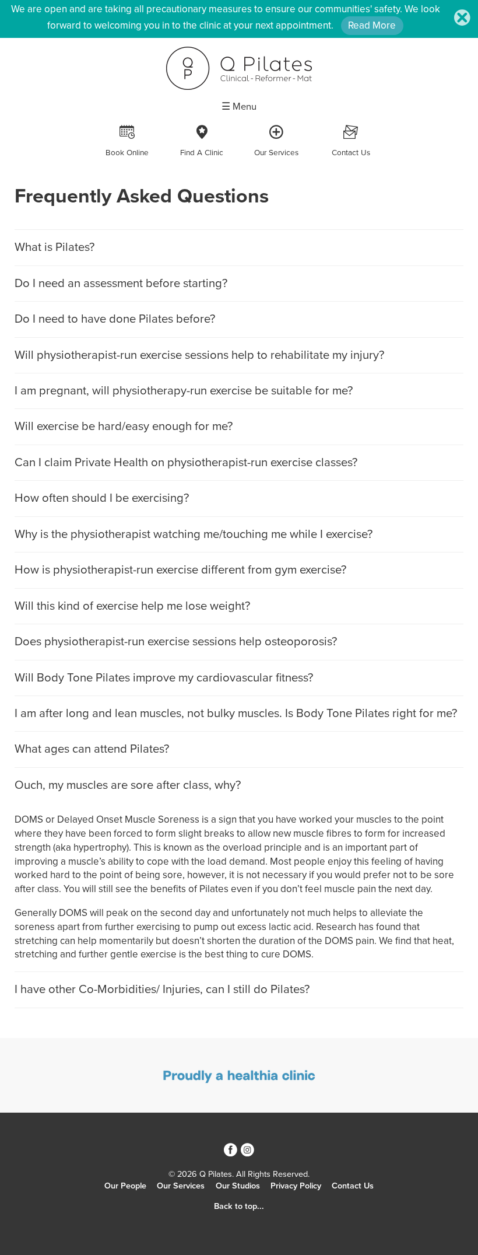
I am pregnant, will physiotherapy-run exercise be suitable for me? (184, 390)
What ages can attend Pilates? (92, 749)
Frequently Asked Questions (142, 196)
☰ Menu (239, 107)
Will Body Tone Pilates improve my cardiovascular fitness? (164, 677)
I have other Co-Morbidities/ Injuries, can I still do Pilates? (162, 989)
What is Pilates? (54, 247)
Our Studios (238, 1186)
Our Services (181, 1186)
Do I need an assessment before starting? (121, 283)
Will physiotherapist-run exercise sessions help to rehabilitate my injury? (199, 355)
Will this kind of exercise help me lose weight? (132, 606)
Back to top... (239, 1206)
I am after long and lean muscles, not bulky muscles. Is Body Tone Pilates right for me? (236, 713)
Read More (372, 25)
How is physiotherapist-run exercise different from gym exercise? (180, 569)
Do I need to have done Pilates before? (115, 319)
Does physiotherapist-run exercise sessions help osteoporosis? (176, 641)
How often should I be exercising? (102, 498)
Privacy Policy (295, 1186)
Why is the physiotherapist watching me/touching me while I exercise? (193, 534)
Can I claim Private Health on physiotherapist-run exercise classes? (186, 462)
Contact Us (353, 1186)
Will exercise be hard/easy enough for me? (124, 426)
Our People (125, 1186)
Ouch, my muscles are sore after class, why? (128, 785)
